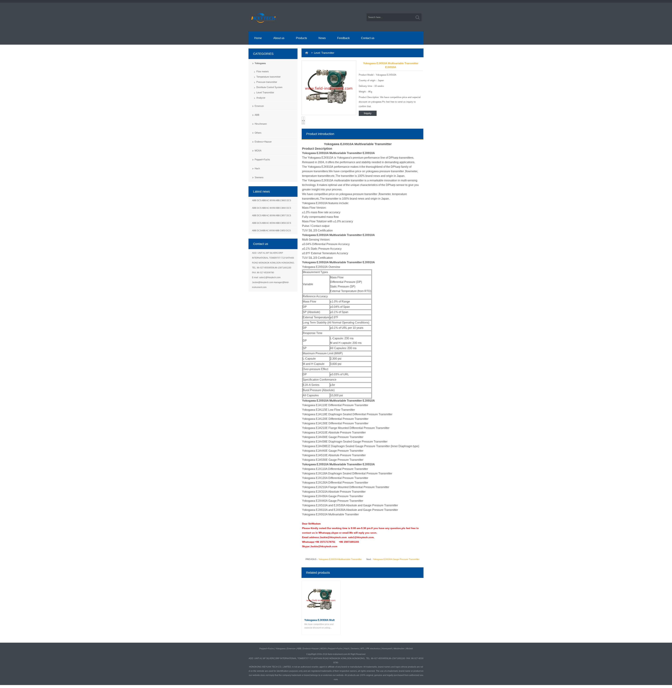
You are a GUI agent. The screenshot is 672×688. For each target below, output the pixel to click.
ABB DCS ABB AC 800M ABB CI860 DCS (271, 208)
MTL (363, 648)
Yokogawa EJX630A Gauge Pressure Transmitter (396, 559)
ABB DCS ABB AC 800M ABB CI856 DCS (271, 223)
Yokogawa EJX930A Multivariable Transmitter (340, 559)
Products (301, 38)
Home (258, 38)
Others (258, 132)
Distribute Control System (269, 87)
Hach (257, 168)
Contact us (367, 38)
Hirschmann (261, 124)
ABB (257, 115)
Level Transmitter (265, 92)
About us (278, 38)
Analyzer (260, 97)
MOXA (258, 150)
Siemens (259, 177)
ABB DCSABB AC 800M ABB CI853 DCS (271, 230)
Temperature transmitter (268, 76)
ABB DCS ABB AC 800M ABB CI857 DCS (271, 215)
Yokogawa (260, 63)
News (322, 38)
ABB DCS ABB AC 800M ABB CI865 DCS (271, 200)
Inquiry (368, 113)
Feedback (343, 38)
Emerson (259, 106)
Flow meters (262, 71)
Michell (409, 648)
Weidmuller (399, 648)
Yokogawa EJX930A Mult (319, 619)
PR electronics (373, 648)
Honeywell (387, 648)
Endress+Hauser (263, 141)
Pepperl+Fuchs (262, 159)
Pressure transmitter (266, 82)
